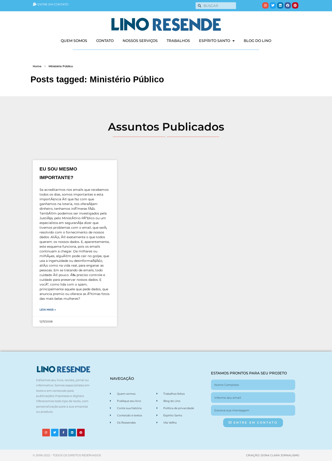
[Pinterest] (295, 5)
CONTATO (105, 41)
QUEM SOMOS (74, 41)
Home (37, 66)
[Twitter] (273, 5)
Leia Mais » (48, 309)
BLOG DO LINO (257, 41)
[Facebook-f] (63, 432)
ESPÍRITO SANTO (214, 41)
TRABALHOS (178, 41)
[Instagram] (265, 5)
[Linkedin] (280, 5)
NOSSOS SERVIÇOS (140, 41)
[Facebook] (288, 5)
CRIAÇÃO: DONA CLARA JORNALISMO (272, 455)
